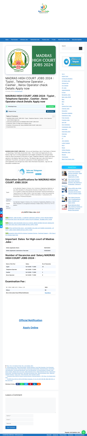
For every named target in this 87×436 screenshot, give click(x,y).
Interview (64, 134)
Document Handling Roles (11, 368)
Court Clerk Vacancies (40, 367)
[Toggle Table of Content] (52, 116)
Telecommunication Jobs (43, 373)
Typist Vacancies (24, 374)
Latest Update (66, 143)
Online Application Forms (30, 371)
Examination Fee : (11, 127)
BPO (63, 101)
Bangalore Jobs (66, 94)
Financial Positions (44, 368)
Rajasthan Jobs (66, 152)
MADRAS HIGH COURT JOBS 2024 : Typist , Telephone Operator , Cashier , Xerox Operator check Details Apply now (29, 119)
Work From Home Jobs (63, 39)
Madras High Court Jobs (18, 371)
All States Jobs (24, 39)
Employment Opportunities (33, 368)
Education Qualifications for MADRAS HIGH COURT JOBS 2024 (23, 121)
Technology (65, 157)
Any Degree (15, 365)
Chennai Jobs (65, 108)
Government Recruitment (19, 370)
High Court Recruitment (31, 370)
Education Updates (77, 39)
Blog (8, 365)
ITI (62, 138)
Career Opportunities (21, 367)
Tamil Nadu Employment (17, 373)
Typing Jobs (17, 374)
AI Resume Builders (67, 78)
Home (7, 39)
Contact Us (55, 434)
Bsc (23, 365)
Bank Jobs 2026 (66, 97)
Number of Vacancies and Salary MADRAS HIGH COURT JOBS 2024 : (24, 125)
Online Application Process (43, 371)
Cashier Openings (31, 367)
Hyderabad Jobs (66, 127)
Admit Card (65, 76)
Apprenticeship (66, 90)
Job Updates (27, 365)
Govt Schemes (66, 124)
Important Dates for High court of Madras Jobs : (19, 123)
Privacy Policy (63, 434)
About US (49, 434)
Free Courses (14, 39)
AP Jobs (64, 88)
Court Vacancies (50, 367)
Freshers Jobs (45, 39)
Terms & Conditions (79, 434)
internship (64, 129)
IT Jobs (53, 39)
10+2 (11, 365)
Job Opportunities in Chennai (43, 370)
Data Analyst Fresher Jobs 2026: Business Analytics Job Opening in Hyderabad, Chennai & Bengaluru (72, 182)
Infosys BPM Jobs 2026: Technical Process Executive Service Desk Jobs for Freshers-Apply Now (71, 192)
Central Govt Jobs (35, 39)
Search (64, 46)
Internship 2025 (66, 131)
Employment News (22, 368)
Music (63, 147)
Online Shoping (66, 150)
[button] (84, 432)
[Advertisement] (43, 24)
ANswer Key (65, 83)
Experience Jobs (66, 115)
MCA (32, 365)
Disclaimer (70, 434)
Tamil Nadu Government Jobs (30, 373)
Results (64, 154)
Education (64, 111)
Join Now (51, 106)
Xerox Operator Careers (34, 374)
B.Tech (19, 365)
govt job (64, 122)
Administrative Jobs (11, 367)
